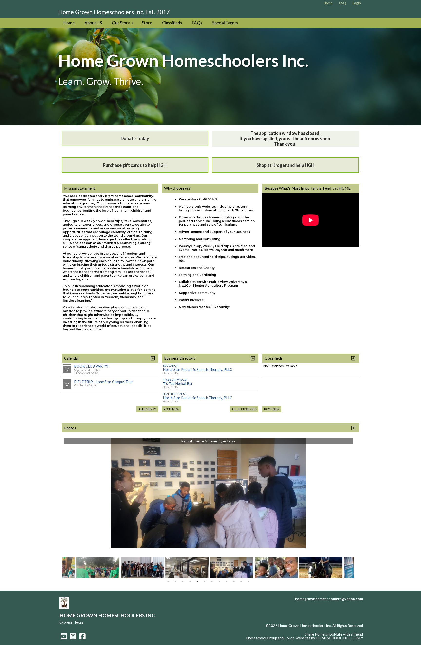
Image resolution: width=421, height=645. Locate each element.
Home (69, 22)
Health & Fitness (174, 393)
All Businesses (244, 409)
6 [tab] (204, 581)
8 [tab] (219, 581)
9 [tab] (226, 581)
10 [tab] (233, 581)
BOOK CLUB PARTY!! (92, 366)
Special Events (225, 22)
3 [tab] (182, 581)
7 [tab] (212, 581)
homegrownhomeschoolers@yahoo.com (329, 599)
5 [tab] (197, 581)
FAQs (197, 22)
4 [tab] (190, 581)
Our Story (123, 22)
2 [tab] (175, 581)
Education (170, 365)
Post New (171, 409)
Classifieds (172, 22)
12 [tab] (248, 581)
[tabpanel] (231, 569)
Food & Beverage (175, 379)
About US (93, 22)
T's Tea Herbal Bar (178, 383)
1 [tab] (168, 581)
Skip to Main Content (346, 630)
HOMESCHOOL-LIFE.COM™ (339, 638)
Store (147, 22)
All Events (147, 409)
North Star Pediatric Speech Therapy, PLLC (197, 369)
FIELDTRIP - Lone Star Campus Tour (103, 381)
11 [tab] (241, 581)
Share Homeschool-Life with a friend (334, 634)
